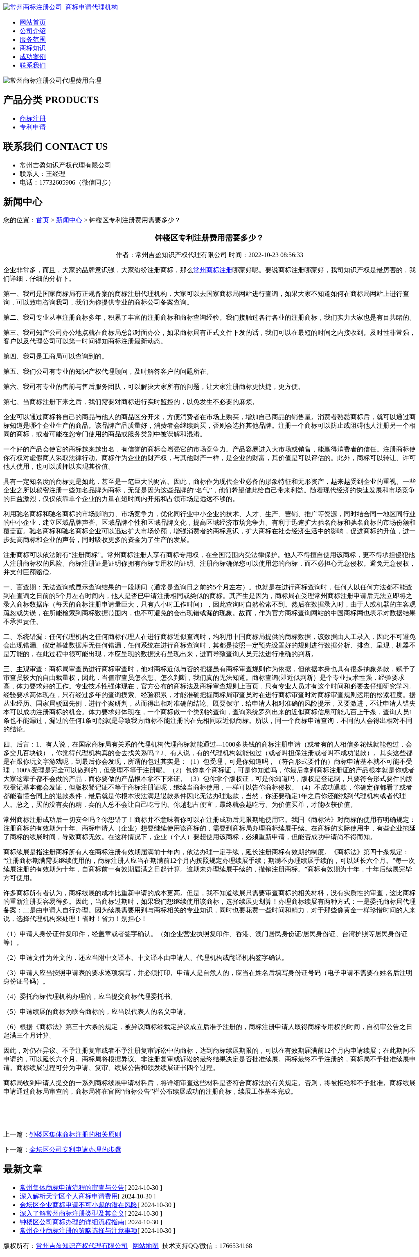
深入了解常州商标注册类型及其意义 (72, 1213)
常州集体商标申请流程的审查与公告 (72, 1187)
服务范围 (33, 39)
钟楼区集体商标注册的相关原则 (75, 1134)
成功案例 (33, 56)
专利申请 (33, 127)
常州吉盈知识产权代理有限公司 (82, 1245)
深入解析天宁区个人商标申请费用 (69, 1196)
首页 (42, 220)
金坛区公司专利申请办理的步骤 (75, 1149)
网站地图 (146, 1245)
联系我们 (33, 65)
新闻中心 (69, 220)
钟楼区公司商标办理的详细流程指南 (72, 1222)
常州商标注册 (212, 269)
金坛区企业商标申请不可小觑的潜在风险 (78, 1204)
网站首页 (33, 22)
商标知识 (33, 48)
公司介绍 (33, 30)
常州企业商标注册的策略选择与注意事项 (78, 1230)
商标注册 (33, 118)
